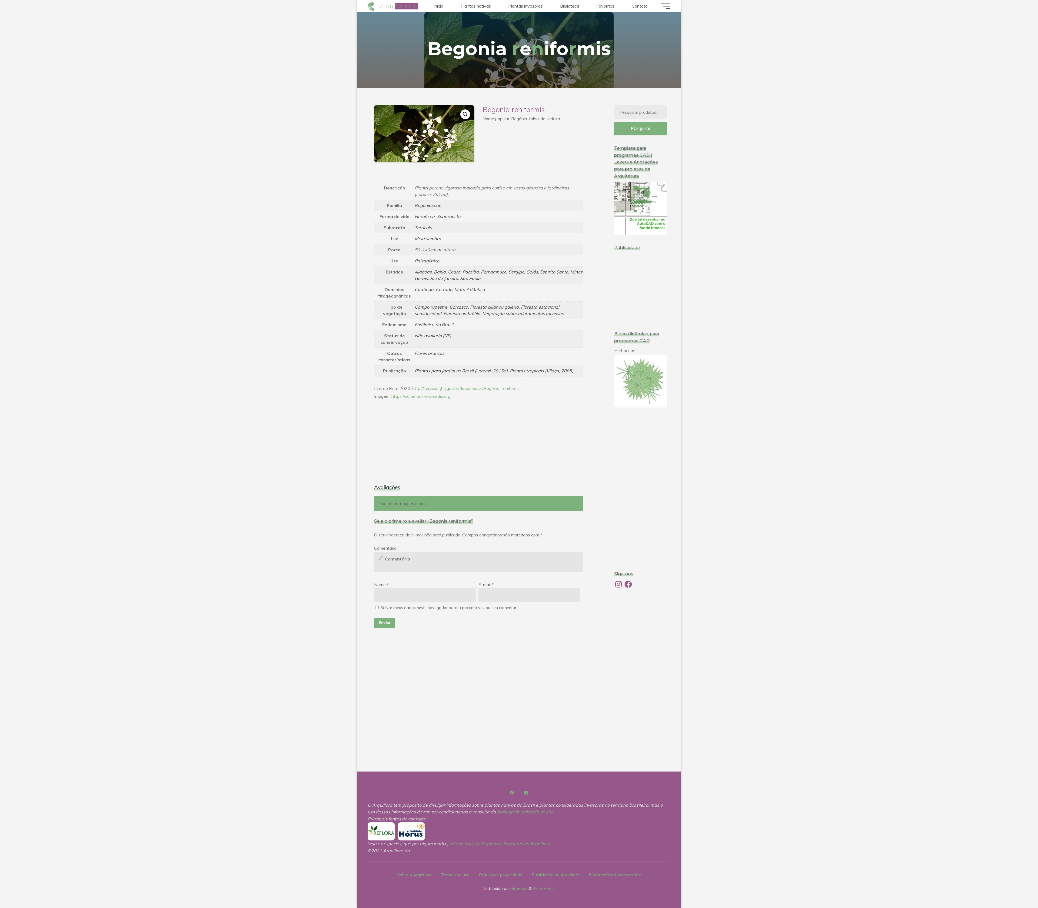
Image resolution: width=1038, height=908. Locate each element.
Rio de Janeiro (444, 278)
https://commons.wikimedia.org (420, 396)
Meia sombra (428, 238)
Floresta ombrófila (462, 313)
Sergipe (516, 272)
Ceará (454, 272)
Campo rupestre (431, 307)
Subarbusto (448, 216)
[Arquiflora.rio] (372, 6)
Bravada (519, 888)
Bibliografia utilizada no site (615, 874)
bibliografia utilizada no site (525, 811)
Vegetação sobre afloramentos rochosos (523, 313)
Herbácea (425, 216)
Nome (381, 584)
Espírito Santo (554, 272)
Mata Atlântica (469, 289)
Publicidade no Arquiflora (555, 874)
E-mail (486, 584)
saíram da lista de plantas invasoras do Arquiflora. (500, 843)
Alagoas (423, 272)
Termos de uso (455, 874)
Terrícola (423, 227)
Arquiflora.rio (398, 6)
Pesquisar (640, 128)
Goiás (532, 272)
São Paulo (470, 278)
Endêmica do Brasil (434, 324)
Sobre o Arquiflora (414, 874)
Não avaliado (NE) (433, 335)
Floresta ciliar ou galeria (494, 307)
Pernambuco (493, 272)
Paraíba (471, 272)
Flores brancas (429, 353)
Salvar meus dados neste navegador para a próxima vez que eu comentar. (449, 607)
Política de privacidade (500, 874)
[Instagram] (526, 792)
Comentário (385, 548)
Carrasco (459, 307)
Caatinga (424, 289)
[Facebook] (512, 792)
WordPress (544, 888)
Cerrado (444, 289)
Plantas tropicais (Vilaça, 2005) (541, 370)
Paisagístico (427, 260)
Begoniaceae (428, 205)
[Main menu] (665, 6)
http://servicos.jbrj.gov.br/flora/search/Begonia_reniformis (466, 388)
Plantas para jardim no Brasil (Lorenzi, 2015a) (461, 370)
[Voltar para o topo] (1017, 887)
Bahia (440, 272)
